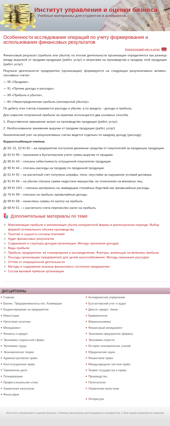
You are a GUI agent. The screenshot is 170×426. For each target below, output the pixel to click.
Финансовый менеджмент (105, 327)
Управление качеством (103, 388)
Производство (97, 376)
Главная (8, 297)
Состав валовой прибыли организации (36, 271)
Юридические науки (101, 352)
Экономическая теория (18, 352)
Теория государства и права (107, 370)
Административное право (20, 358)
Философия (11, 394)
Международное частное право (109, 364)
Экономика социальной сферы (23, 340)
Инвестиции (11, 315)
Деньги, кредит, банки (103, 309)
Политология (97, 382)
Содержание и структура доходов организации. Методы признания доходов (63, 243)
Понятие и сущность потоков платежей (36, 234)
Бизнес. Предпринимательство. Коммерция (32, 303)
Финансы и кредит (15, 333)
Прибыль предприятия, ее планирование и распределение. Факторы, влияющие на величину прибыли (83, 252)
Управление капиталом (18, 388)
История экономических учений (109, 346)
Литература (96, 399)
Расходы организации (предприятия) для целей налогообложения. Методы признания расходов (78, 257)
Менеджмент (12, 327)
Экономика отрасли (101, 340)
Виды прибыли (18, 247)
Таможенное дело (15, 370)
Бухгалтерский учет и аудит (142, 49)
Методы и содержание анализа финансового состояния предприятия (59, 266)
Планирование (13, 376)
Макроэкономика (99, 321)
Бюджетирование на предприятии (25, 309)
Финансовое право (100, 358)
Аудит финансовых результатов (31, 238)
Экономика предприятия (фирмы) (110, 333)
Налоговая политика (17, 321)
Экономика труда (14, 346)
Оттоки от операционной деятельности (36, 261)
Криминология (97, 315)
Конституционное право (19, 364)
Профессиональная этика (20, 382)
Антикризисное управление (106, 297)
